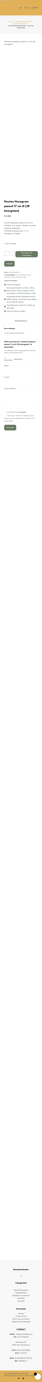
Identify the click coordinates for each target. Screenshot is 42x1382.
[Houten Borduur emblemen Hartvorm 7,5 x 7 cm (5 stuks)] (21, 888)
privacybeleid (22, 412)
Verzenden (10, 427)
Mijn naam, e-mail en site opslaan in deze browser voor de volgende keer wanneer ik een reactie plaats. (19, 418)
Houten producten (23, 275)
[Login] (20, 8)
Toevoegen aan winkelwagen (26, 254)
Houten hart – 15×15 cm (21, 640)
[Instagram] (23, 1378)
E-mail (7, 377)
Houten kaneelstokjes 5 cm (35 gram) (21, 778)
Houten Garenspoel (21, 1239)
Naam (6, 366)
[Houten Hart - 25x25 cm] (21, 681)
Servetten (21, 1298)
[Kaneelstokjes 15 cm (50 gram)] (21, 543)
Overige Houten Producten (15, 277)
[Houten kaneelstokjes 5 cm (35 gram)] (21, 750)
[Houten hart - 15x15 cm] (21, 612)
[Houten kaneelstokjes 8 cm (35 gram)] (21, 819)
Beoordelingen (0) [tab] (21, 321)
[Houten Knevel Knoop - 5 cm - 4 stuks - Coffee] (21, 1085)
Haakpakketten (21, 1293)
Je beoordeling (10, 388)
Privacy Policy (21, 1316)
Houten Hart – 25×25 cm (21, 709)
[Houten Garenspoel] (21, 1211)
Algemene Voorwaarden (21, 1322)
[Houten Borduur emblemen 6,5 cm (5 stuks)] (21, 960)
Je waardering (8, 359)
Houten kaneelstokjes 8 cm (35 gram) (21, 847)
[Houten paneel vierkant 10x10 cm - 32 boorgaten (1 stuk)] (21, 471)
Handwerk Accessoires (21, 1295)
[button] (5, 248)
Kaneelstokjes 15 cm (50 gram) (21, 571)
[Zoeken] (28, 8)
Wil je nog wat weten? (21, 1319)
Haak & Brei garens (21, 1290)
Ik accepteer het (16, 412)
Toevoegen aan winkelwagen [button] (29, 508)
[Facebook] (18, 1378)
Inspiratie (21, 1301)
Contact (21, 1313)
